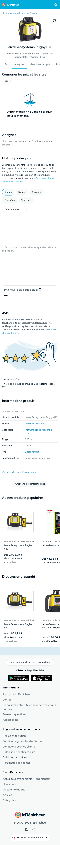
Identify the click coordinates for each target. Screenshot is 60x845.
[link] (20, 534)
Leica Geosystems (35, 423)
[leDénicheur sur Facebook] (27, 829)
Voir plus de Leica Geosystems (19, 472)
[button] (6, 81)
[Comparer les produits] (54, 20)
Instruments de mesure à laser (21, 13)
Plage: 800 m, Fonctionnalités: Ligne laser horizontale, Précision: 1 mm (30, 55)
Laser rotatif (32, 451)
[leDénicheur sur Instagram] (33, 829)
